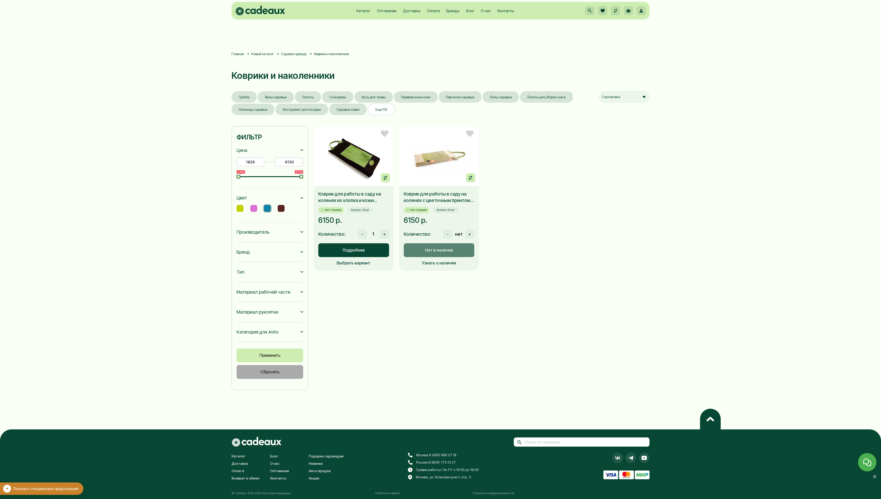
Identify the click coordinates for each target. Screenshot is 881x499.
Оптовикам (386, 11)
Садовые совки (347, 109)
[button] (589, 10)
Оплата (433, 11)
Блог (470, 11)
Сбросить (270, 371)
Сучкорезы (337, 97)
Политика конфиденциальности (493, 493)
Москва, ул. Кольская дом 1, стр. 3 (443, 477)
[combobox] (624, 97)
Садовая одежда (294, 54)
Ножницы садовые (253, 109)
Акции (314, 478)
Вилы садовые (276, 97)
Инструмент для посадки (302, 109)
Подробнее (354, 250)
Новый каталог (262, 54)
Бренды (453, 11)
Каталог (363, 11)
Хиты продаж (320, 471)
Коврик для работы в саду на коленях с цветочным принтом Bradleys (437, 197)
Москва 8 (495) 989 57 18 (436, 455)
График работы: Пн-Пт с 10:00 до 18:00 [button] (447, 470)
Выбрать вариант (353, 263)
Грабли (244, 97)
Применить (270, 355)
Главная (238, 54)
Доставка (411, 11)
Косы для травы (374, 97)
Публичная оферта (387, 493)
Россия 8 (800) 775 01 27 (436, 462)
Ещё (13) (381, 109)
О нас (486, 11)
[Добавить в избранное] (384, 133)
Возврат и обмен (245, 478)
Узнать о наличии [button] (439, 263)
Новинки (316, 463)
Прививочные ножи (415, 97)
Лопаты (308, 97)
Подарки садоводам (326, 456)
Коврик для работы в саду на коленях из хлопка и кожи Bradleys (349, 197)
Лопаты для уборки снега (546, 97)
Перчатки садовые (460, 97)
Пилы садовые (501, 97)
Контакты (505, 11)
